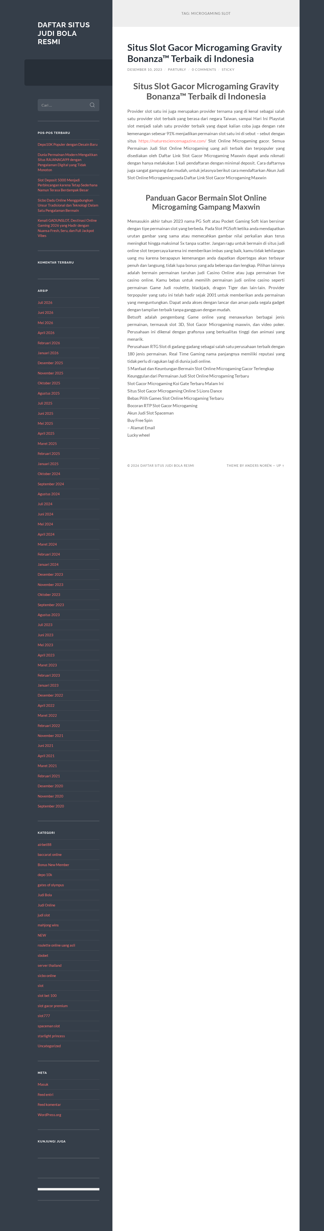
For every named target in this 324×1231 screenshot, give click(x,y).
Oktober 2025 (49, 383)
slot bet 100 (47, 995)
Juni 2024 (45, 514)
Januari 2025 (48, 464)
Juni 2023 (45, 635)
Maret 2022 (47, 715)
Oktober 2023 (49, 594)
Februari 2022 (49, 725)
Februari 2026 (49, 343)
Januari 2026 (48, 353)
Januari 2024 (48, 564)
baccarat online (50, 854)
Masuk (43, 1084)
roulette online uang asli (56, 945)
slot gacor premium (53, 1006)
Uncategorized (49, 1046)
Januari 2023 (48, 685)
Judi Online (46, 905)
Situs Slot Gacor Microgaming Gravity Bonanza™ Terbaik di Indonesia (204, 53)
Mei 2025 (45, 423)
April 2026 (46, 332)
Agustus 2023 (49, 615)
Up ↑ (281, 465)
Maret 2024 (47, 544)
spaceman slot (49, 1026)
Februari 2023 (49, 675)
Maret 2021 (47, 766)
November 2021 (50, 735)
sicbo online (47, 975)
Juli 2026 (45, 302)
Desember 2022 (50, 695)
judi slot (44, 915)
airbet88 (44, 844)
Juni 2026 (45, 312)
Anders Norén (258, 465)
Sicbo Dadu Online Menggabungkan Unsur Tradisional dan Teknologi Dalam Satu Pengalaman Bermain (68, 205)
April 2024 (46, 534)
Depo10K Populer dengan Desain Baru (67, 144)
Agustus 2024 (49, 494)
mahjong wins (48, 925)
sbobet (43, 955)
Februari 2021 (49, 776)
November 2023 (50, 584)
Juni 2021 (45, 745)
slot (41, 985)
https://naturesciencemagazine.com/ (172, 140)
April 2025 (46, 433)
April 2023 (46, 655)
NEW (42, 935)
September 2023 (51, 605)
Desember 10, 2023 (144, 69)
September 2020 (51, 806)
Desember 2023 (50, 574)
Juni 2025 (45, 413)
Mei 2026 (45, 323)
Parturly (177, 69)
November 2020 (50, 796)
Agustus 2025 (49, 393)
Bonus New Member (53, 865)
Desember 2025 (50, 363)
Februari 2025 (49, 453)
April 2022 (46, 705)
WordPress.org (49, 1115)
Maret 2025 (47, 443)
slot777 (44, 1016)
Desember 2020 (50, 786)
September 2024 (51, 484)
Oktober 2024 (49, 474)
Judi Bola (45, 895)
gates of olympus (51, 885)
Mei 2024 (45, 524)
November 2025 (50, 373)
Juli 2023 (45, 625)
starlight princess (51, 1036)
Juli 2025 (45, 403)
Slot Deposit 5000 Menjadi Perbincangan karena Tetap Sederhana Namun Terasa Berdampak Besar (67, 185)
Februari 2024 (49, 554)
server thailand (49, 965)
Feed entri (45, 1094)
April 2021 (46, 756)
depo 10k (45, 875)
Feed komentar (49, 1104)
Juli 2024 (45, 504)
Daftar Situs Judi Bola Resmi (64, 33)
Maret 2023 (47, 665)
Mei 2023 (45, 645)
